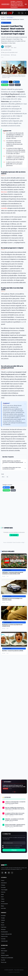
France (2, 880)
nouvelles (4, 208)
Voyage (3, 917)
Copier (18, 84)
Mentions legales (5, 955)
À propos (3, 948)
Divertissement (4, 931)
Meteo (2, 906)
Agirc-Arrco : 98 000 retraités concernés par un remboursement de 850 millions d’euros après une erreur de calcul (14, 808)
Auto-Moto (3, 908)
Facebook (5, 81)
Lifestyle (3, 920)
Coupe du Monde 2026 (6, 934)
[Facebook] (5, 872)
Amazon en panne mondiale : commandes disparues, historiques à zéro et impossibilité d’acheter (15, 825)
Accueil (2, 17)
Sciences (3, 892)
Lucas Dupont (8, 46)
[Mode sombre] (22, 13)
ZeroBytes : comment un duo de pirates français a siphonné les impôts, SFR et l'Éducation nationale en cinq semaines (17, 4)
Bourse (2, 924)
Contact (3, 953)
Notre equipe (4, 950)
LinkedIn (17, 81)
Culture (2, 899)
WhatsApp (5, 84)
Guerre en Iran (4, 936)
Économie (3, 887)
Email (12, 84)
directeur (4, 192)
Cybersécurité (4, 941)
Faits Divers (3, 927)
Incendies (3, 938)
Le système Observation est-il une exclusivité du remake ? (12, 468)
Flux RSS (3, 960)
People (2, 901)
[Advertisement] (14, 510)
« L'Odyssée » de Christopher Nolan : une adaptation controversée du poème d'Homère (15, 802)
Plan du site (3, 962)
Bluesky (24, 81)
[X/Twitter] (2, 872)
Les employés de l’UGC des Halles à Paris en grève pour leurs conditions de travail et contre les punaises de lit (14, 814)
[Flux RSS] (12, 872)
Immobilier (3, 915)
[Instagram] (9, 872)
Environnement (4, 903)
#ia (7, 476)
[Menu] (25, 13)
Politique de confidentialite (7, 957)
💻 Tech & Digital (6, 22)
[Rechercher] (19, 13)
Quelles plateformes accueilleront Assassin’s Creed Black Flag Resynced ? (13, 462)
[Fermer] (26, 10)
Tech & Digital (10, 17)
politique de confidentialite (14, 847)
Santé (2, 894)
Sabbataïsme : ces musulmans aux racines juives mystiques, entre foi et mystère (14, 819)
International (4, 882)
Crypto (2, 922)
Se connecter (14, 535)
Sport (2, 896)
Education (3, 929)
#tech (3, 476)
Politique (3, 885)
